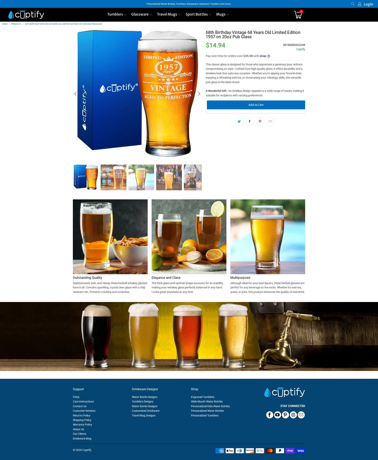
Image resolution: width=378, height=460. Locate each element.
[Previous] (76, 94)
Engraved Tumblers (202, 397)
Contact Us (79, 406)
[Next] (199, 94)
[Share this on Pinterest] (260, 121)
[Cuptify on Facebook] (269, 414)
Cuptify (300, 49)
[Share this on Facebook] (249, 121)
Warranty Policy (82, 424)
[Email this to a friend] (270, 121)
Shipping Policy (82, 420)
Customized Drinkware (145, 410)
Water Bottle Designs (144, 397)
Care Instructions (83, 401)
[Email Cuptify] (301, 414)
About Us (78, 429)
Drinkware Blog (82, 438)
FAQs (76, 397)
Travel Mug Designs (144, 415)
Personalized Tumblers (205, 415)
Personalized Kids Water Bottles (210, 406)
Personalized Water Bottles (207, 410)
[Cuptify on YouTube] (277, 414)
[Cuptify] (26, 14)
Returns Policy (81, 415)
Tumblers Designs (142, 401)
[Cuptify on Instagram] (293, 414)
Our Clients (79, 433)
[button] (117, 15)
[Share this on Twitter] (239, 121)
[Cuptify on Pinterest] (285, 414)
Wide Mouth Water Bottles (207, 401)
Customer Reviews (84, 410)
